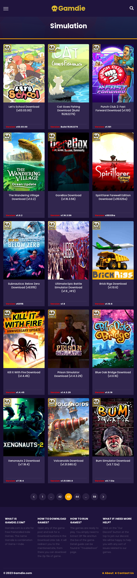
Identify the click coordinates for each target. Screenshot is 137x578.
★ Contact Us (124, 573)
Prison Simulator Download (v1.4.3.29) (68, 374)
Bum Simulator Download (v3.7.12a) (113, 462)
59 (94, 496)
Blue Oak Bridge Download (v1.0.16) (113, 374)
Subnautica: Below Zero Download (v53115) (24, 285)
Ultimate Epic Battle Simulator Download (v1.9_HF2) (68, 287)
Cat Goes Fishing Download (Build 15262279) (68, 110)
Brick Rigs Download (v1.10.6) (113, 285)
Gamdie (71, 8)
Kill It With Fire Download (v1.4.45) (24, 374)
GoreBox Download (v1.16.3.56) (68, 197)
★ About (108, 573)
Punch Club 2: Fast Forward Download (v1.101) (113, 108)
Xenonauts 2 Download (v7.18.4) (24, 462)
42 (59, 496)
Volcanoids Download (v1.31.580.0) (68, 462)
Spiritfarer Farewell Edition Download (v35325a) (113, 197)
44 (77, 496)
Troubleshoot (89, 548)
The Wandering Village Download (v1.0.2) (24, 197)
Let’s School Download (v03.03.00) (24, 108)
